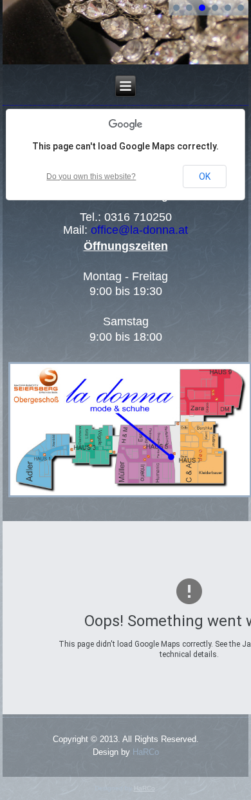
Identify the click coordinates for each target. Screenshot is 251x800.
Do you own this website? (91, 176)
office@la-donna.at (139, 230)
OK (204, 176)
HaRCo (146, 752)
